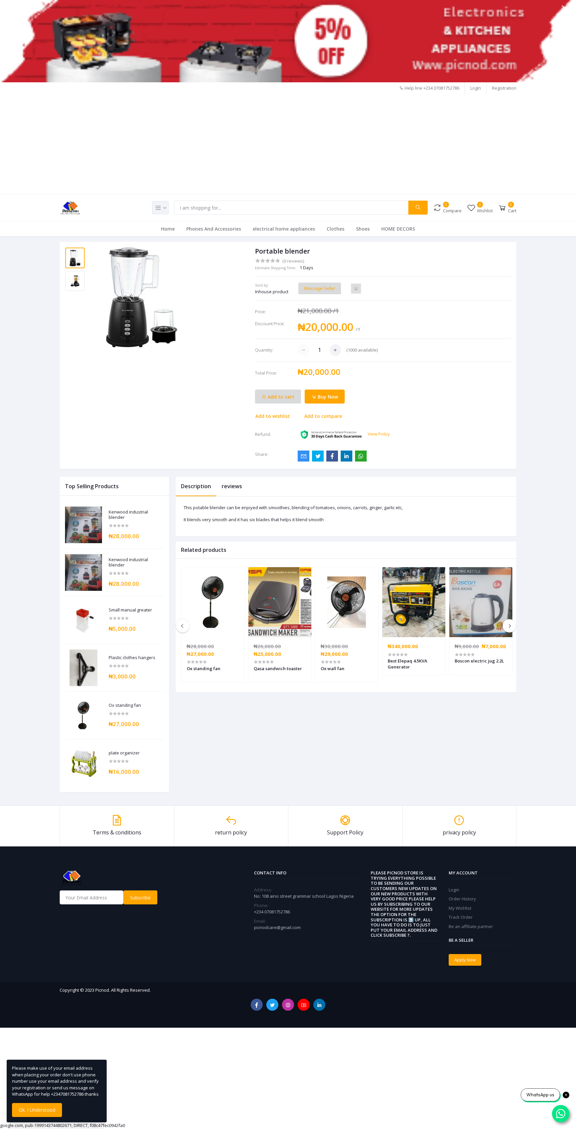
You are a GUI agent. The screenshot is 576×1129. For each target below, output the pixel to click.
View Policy (379, 434)
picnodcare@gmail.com (277, 927)
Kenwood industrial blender (128, 515)
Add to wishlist (272, 416)
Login (475, 88)
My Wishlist (460, 908)
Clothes (335, 229)
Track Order (461, 917)
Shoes (363, 229)
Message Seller (319, 288)
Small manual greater (130, 610)
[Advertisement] (288, 144)
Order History (462, 899)
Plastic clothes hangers (132, 657)
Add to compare (323, 416)
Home (168, 229)
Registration (504, 88)
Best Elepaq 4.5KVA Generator (407, 664)
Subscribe (140, 897)
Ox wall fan (332, 668)
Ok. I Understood (37, 1110)
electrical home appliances (284, 229)
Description (196, 486)
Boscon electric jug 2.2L (479, 661)
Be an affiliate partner (471, 926)
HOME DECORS (398, 229)
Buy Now (327, 397)
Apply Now (465, 960)
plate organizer (124, 753)
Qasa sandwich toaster (278, 668)
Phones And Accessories (213, 229)
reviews (232, 486)
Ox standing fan (125, 705)
